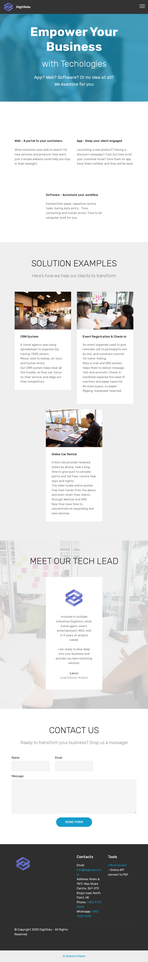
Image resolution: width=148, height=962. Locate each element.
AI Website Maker (74, 956)
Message (17, 776)
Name (15, 757)
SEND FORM (74, 822)
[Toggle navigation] (142, 6)
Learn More (42, 310)
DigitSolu (23, 7)
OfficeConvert (117, 865)
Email (58, 757)
